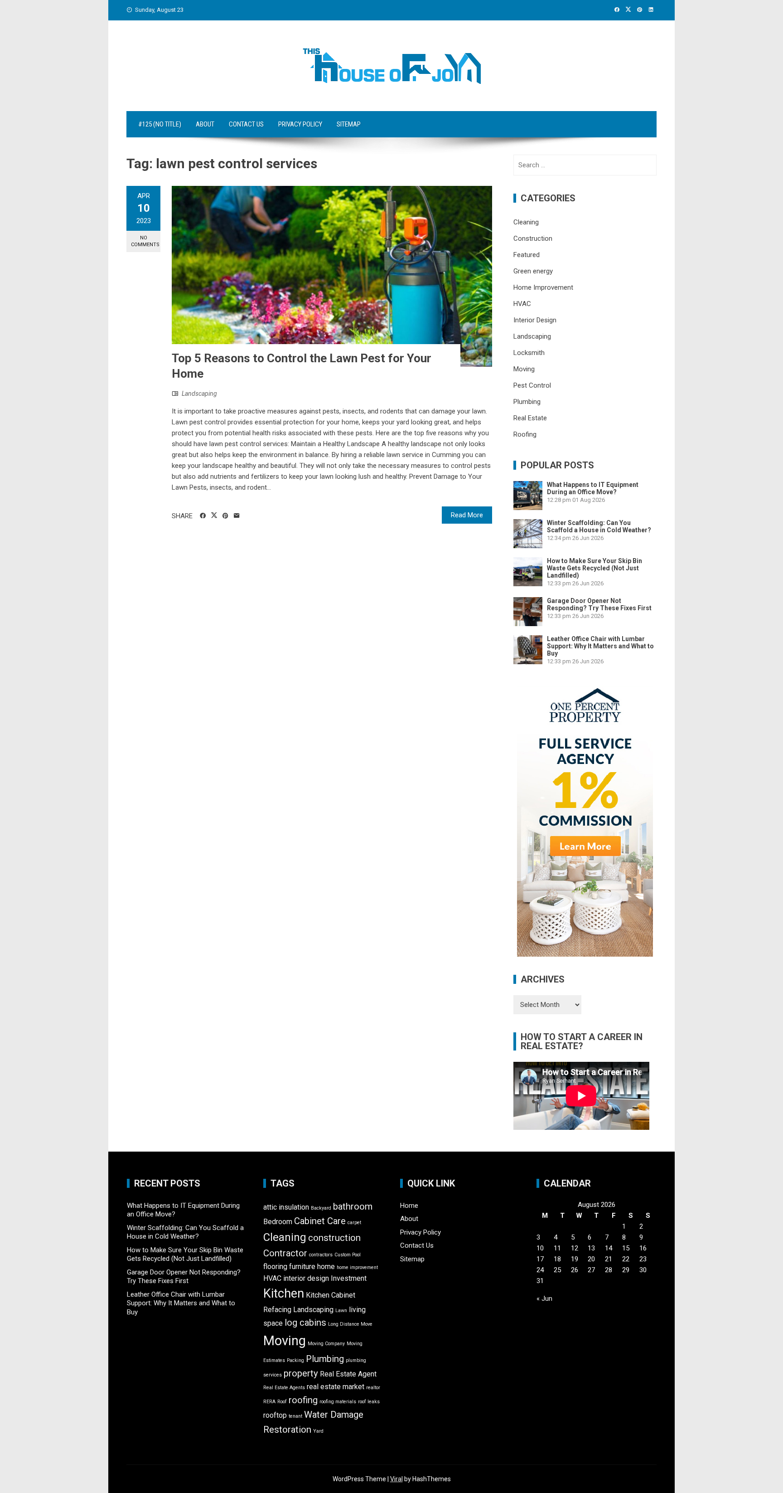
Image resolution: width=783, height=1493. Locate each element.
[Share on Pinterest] (225, 516)
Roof (282, 1402)
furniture (302, 1266)
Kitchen (283, 1293)
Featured (526, 255)
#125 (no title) (159, 124)
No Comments (145, 241)
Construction (532, 238)
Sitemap (349, 124)
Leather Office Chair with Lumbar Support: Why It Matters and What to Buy (600, 646)
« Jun (544, 1298)
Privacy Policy (300, 124)
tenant (295, 1416)
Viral (396, 1479)
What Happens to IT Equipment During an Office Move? (592, 488)
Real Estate (530, 418)
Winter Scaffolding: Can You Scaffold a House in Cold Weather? (599, 526)
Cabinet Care (320, 1221)
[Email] (236, 516)
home (326, 1266)
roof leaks (369, 1402)
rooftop (275, 1415)
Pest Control (532, 385)
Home (409, 1205)
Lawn (341, 1310)
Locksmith (529, 353)
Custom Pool (347, 1255)
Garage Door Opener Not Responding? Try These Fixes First (599, 604)
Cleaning (526, 222)
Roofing (524, 434)
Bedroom (277, 1221)
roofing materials (337, 1402)
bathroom (352, 1206)
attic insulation (286, 1207)
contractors (321, 1255)
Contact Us (246, 124)
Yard (318, 1431)
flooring (275, 1266)
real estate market (335, 1386)
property (301, 1373)
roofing (303, 1400)
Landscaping (199, 393)
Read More (467, 515)
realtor (373, 1388)
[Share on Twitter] (214, 515)
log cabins (305, 1322)
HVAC (522, 304)
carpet (354, 1223)
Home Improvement (543, 287)
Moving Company (326, 1344)
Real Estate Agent (348, 1374)
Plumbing (527, 402)
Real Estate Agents (284, 1388)
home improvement (357, 1267)
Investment (349, 1278)
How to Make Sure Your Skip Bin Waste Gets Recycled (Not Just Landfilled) (594, 568)
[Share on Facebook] (202, 516)
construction (334, 1237)
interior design (306, 1278)
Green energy (533, 271)
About (205, 124)
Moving (524, 369)
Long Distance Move (350, 1324)
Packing (295, 1360)
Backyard (321, 1208)
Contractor (285, 1253)
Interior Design (534, 320)
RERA (269, 1402)
